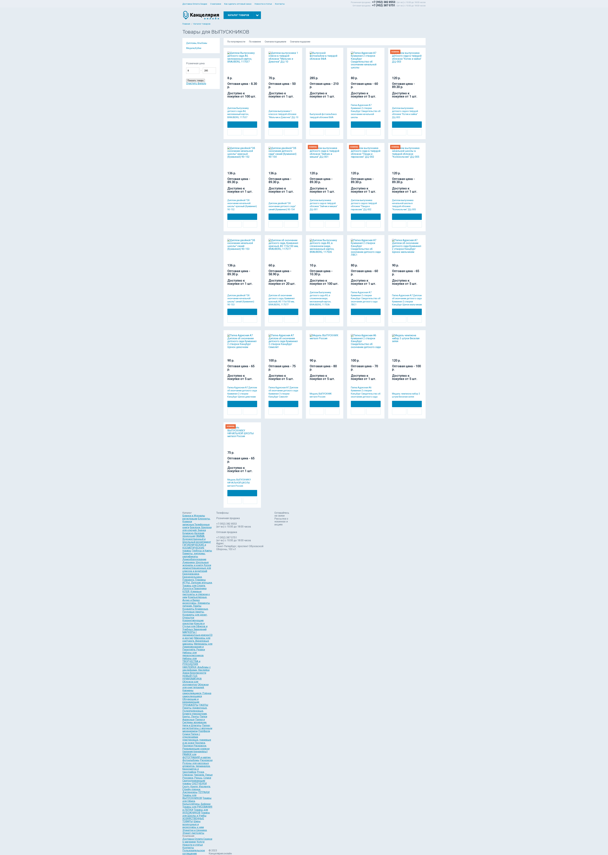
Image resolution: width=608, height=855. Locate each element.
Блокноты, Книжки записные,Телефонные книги (196, 523)
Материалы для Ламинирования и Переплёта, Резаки (197, 646)
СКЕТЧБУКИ (199, 783)
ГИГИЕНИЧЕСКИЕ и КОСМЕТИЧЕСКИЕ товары (194, 547)
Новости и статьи (263, 4)
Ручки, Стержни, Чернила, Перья (197, 773)
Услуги (200, 841)
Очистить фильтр (196, 83)
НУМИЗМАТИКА (192, 678)
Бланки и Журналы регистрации (193, 517)
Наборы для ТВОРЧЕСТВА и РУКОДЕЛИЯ (191, 661)
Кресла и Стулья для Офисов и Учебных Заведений (194, 626)
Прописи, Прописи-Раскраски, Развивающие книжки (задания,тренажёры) (195, 747)
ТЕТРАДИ (204, 792)
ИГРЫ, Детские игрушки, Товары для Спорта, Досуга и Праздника (197, 585)
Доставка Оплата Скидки (194, 4)
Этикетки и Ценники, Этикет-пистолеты (194, 832)
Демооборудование (194, 559)
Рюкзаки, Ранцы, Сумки (196, 777)
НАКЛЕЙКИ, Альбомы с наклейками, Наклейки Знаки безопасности (196, 670)
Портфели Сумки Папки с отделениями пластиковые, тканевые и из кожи (196, 737)
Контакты (280, 4)
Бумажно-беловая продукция (193, 535)
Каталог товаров (201, 24)
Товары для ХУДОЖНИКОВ (195, 811)
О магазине (215, 4)
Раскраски (206, 760)
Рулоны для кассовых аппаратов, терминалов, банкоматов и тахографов (196, 767)
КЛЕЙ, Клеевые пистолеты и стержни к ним (196, 594)
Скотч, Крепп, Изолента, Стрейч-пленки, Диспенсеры (196, 789)
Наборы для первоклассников (193, 654)
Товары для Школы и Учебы (196, 814)
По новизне (255, 42)
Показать (228, 65)
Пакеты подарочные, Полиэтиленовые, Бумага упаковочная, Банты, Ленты (194, 712)
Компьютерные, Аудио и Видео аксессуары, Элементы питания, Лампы (196, 601)
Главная (186, 24)
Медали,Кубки (193, 48)
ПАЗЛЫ (203, 705)
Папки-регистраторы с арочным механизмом (197, 728)
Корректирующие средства (193, 622)
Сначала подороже (300, 42)
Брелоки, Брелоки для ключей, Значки (197, 529)
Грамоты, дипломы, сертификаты (194, 555)
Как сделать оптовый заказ (237, 4)
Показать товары (195, 80)
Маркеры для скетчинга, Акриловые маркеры (196, 641)
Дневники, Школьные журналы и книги (195, 564)
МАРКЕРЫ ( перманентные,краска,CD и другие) (197, 635)
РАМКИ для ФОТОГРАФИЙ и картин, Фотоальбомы (196, 757)
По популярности (236, 42)
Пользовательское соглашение (193, 852)
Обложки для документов (190, 683)
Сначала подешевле (275, 42)
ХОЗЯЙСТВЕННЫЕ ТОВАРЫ (193, 820)
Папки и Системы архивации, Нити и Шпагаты (194, 722)
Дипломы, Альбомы (196, 43)
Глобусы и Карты (202, 550)
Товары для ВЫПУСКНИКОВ (192, 797)
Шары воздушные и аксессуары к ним (193, 824)
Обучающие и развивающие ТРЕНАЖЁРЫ (190, 702)
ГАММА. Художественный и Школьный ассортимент (196, 539)
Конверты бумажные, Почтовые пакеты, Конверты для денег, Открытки (195, 613)
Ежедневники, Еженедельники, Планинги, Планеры (194, 576)
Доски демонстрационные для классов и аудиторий (196, 568)
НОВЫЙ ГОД (189, 675)
